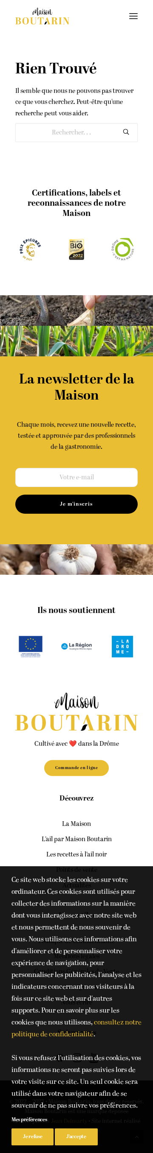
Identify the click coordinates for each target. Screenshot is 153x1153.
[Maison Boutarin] (42, 16)
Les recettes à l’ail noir (76, 854)
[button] (133, 16)
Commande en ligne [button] (76, 767)
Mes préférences (29, 1120)
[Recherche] (76, 132)
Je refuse (32, 1137)
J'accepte (76, 1137)
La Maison (76, 824)
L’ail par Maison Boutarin (77, 839)
